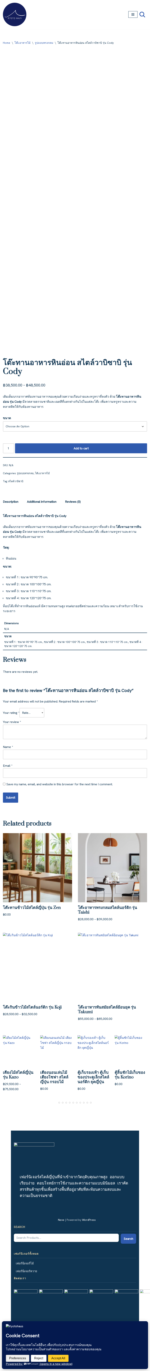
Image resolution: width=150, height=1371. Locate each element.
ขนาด (7, 418)
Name (8, 747)
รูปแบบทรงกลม (44, 43)
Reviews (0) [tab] (73, 502)
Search (19, 1227)
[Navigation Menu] (133, 14)
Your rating (11, 713)
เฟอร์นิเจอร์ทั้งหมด (26, 1253)
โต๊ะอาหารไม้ (22, 43)
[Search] (142, 14)
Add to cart (81, 448)
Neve (61, 1220)
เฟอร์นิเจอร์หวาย (26, 1271)
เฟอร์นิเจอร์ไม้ (25, 1263)
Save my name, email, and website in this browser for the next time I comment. (59, 784)
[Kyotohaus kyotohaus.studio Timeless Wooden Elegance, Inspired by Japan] (14, 14)
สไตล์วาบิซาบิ (15, 481)
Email (7, 766)
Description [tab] (10, 502)
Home (6, 43)
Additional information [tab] (41, 502)
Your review (12, 722)
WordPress (89, 1220)
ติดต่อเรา (20, 1278)
